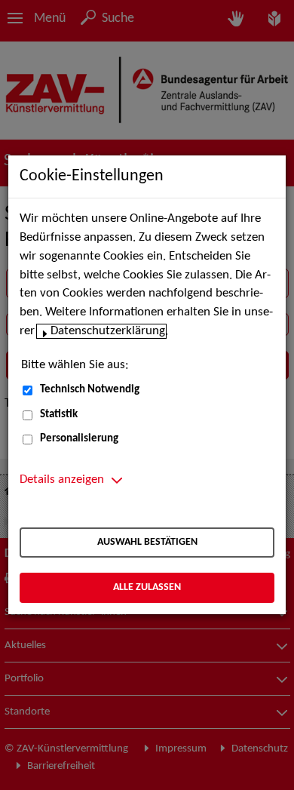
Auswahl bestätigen (147, 542)
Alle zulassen (147, 587)
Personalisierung (79, 438)
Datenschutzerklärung (108, 331)
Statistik (59, 414)
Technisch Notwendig (89, 389)
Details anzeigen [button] (62, 480)
